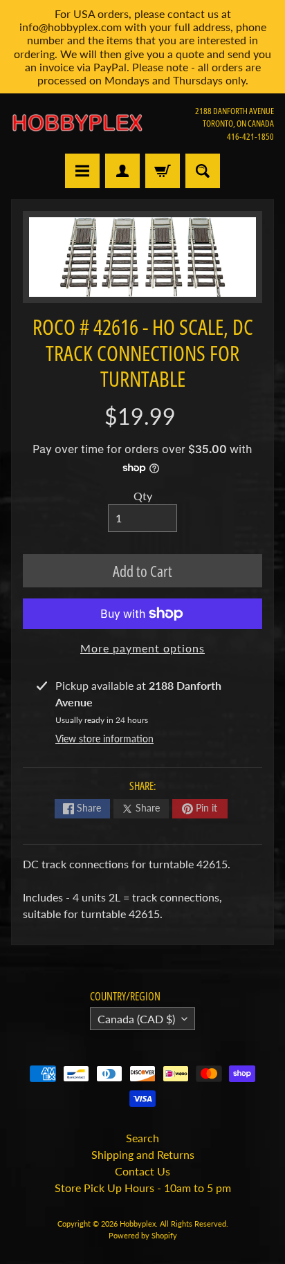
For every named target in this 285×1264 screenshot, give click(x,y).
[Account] (122, 171)
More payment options (142, 647)
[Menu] (82, 171)
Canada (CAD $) (136, 1018)
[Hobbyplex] (76, 123)
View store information (104, 738)
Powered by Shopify (143, 1235)
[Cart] (162, 171)
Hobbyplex (138, 1223)
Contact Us (142, 1171)
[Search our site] (202, 171)
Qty (143, 495)
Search (142, 1137)
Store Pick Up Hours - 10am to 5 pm (143, 1187)
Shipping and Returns (142, 1154)
